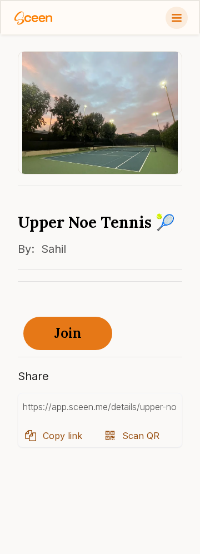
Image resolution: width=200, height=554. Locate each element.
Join (68, 333)
